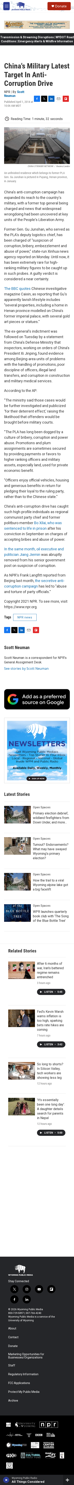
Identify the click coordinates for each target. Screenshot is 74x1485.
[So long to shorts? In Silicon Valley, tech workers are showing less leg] (21, 1071)
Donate (61, 6)
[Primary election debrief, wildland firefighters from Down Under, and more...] (17, 814)
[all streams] (68, 1480)
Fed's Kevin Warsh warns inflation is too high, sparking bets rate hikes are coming (50, 1021)
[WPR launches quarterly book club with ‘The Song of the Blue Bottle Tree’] (17, 913)
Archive (13, 1400)
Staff (11, 1365)
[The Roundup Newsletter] (37, 750)
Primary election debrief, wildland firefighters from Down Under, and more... (51, 817)
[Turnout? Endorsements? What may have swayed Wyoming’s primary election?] (17, 846)
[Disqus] (37, 1201)
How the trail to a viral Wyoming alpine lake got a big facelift (50, 884)
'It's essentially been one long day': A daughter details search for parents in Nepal (51, 1109)
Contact (13, 1337)
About (12, 1328)
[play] (6, 1480)
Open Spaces (42, 807)
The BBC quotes (17, 288)
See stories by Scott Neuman (26, 668)
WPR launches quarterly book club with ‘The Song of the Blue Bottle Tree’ (51, 916)
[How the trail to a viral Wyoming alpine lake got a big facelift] (17, 882)
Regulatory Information (23, 1374)
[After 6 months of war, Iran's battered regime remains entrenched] (21, 970)
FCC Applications (19, 1383)
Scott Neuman (14, 94)
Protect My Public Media (23, 1391)
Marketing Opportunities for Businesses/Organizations (26, 1356)
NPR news (24, 617)
